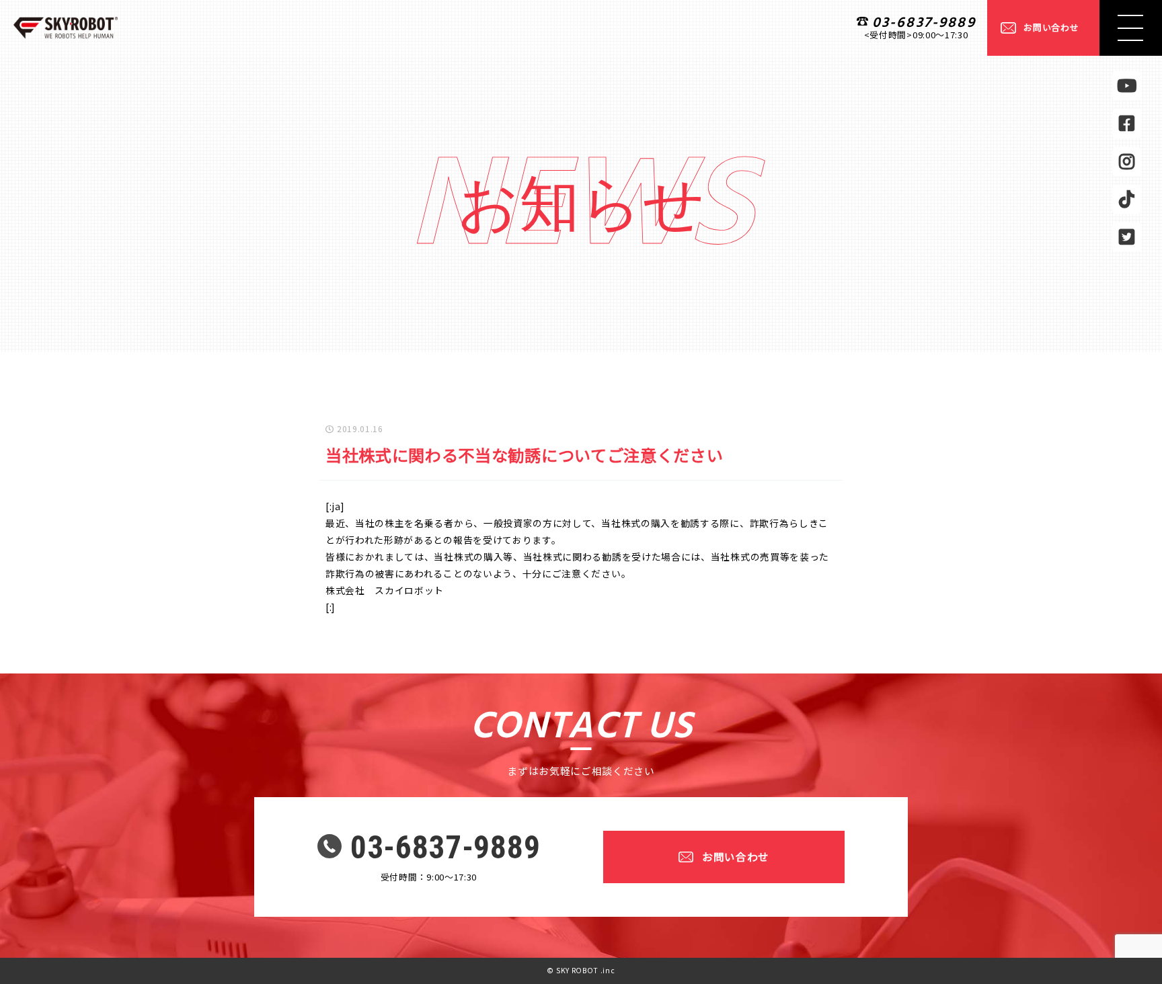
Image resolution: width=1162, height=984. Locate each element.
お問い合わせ (1051, 27)
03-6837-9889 (924, 23)
